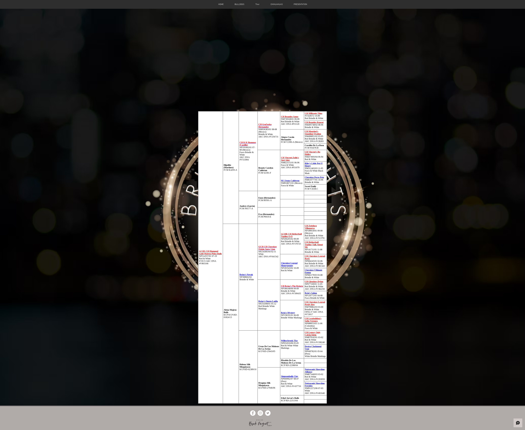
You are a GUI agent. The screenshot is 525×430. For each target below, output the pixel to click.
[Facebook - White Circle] (253, 413)
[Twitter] (268, 413)
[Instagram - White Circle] (260, 413)
